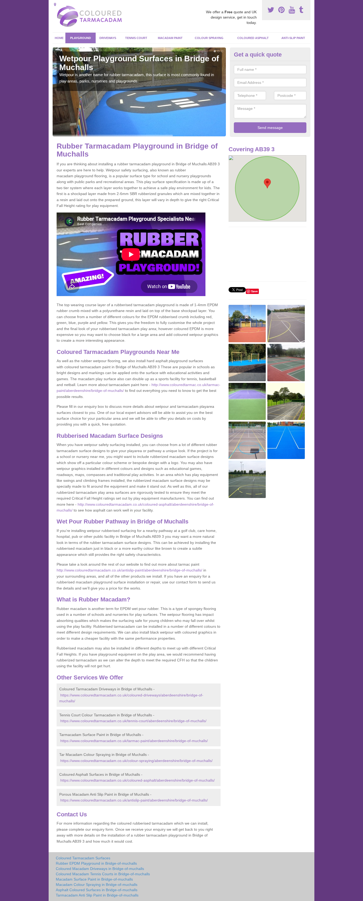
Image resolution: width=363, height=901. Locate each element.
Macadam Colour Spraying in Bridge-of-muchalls (96, 884)
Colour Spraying (209, 38)
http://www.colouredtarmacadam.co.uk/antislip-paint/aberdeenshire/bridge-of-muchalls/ (129, 570)
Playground (80, 38)
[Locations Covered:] (55, 4)
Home (59, 38)
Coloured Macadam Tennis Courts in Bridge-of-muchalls (103, 874)
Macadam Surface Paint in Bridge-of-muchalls (94, 879)
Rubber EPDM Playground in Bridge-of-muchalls (96, 863)
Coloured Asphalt (253, 38)
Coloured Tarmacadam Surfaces (83, 858)
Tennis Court (136, 38)
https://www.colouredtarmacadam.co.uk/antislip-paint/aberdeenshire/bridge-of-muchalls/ (134, 800)
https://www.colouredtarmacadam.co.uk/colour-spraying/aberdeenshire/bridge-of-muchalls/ (136, 761)
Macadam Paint (170, 38)
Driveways (107, 38)
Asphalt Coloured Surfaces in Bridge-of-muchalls (96, 890)
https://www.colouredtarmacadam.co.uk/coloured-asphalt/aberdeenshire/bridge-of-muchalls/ (137, 780)
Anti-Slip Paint (293, 38)
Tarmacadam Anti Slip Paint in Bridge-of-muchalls (97, 895)
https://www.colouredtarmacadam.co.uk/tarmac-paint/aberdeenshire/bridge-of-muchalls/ (134, 741)
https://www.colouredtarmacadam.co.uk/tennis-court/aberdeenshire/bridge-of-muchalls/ (133, 721)
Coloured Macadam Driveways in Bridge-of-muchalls (100, 869)
